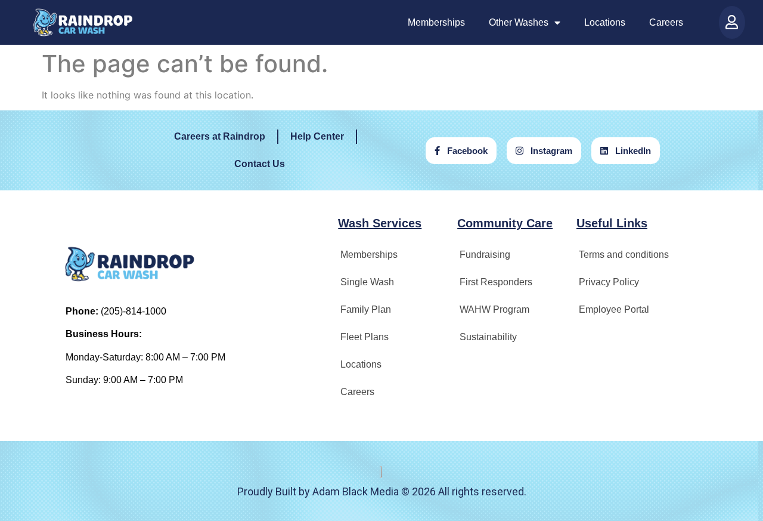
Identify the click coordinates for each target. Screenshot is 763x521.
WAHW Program (494, 309)
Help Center (317, 136)
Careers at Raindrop (219, 136)
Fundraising (485, 254)
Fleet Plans (364, 337)
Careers (666, 22)
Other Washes (518, 22)
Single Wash (367, 282)
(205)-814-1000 (133, 311)
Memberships (436, 22)
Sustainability (488, 337)
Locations (604, 22)
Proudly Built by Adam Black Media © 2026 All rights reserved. (381, 491)
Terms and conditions (624, 254)
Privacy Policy (609, 282)
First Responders (496, 282)
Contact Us (259, 164)
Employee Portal (614, 309)
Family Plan (365, 309)
